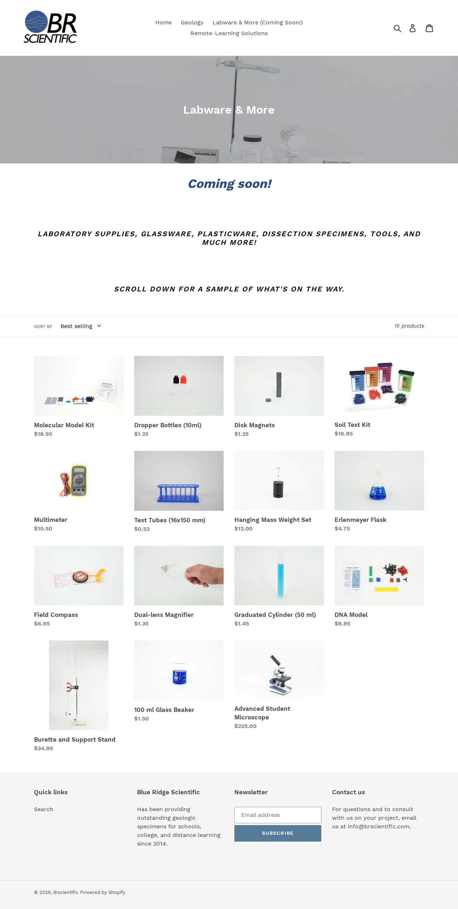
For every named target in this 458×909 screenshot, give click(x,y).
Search (43, 809)
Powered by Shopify (102, 892)
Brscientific (65, 892)
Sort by (43, 326)
